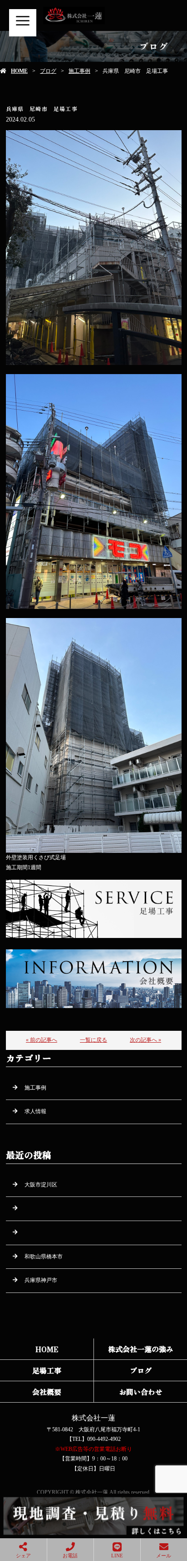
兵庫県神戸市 (41, 1280)
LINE (117, 1555)
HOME (19, 71)
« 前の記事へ (41, 1040)
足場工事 (46, 1370)
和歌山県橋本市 (44, 1256)
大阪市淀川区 (41, 1184)
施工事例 (79, 71)
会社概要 (46, 1391)
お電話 (70, 1555)
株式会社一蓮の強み (140, 1348)
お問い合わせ (140, 1391)
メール (163, 1555)
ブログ (48, 71)
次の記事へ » (145, 1040)
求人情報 (35, 1111)
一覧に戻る (93, 1040)
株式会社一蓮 (93, 1418)
